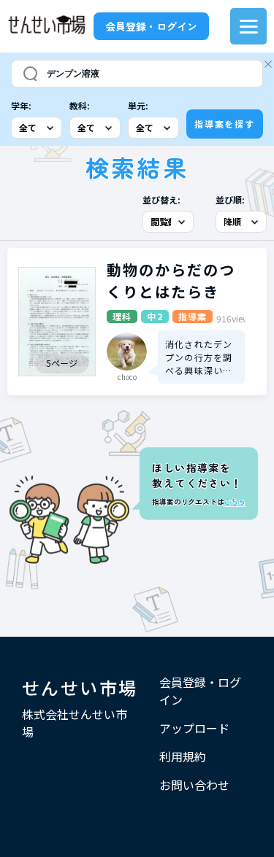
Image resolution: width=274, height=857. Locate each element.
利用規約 (182, 756)
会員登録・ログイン (151, 26)
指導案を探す (224, 123)
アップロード (194, 728)
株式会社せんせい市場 (74, 722)
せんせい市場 (79, 687)
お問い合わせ (194, 785)
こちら (234, 502)
